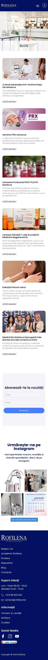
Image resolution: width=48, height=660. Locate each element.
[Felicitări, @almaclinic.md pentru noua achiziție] (36, 481)
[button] (37, 5)
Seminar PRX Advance (14, 134)
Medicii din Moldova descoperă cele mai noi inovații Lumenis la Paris (21, 338)
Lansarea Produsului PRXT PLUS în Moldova (20, 183)
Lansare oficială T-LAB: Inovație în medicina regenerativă (20, 236)
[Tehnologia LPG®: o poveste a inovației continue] (12, 481)
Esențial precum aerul (14, 287)
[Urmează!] (12, 504)
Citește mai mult (9, 101)
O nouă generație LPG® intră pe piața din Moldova (22, 86)
